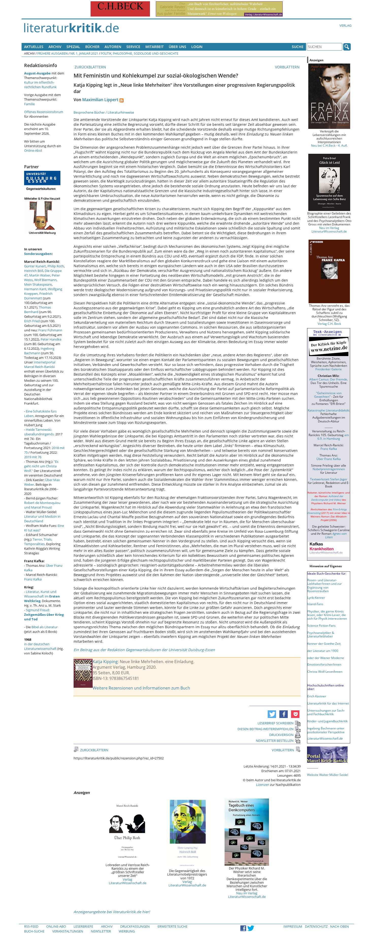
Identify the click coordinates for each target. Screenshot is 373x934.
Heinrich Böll (33, 270)
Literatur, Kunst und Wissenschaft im (42, 596)
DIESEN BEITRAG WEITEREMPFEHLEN (266, 729)
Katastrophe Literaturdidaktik (328, 410)
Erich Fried (32, 321)
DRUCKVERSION (281, 734)
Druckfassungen (135, 926)
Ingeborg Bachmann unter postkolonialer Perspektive (326, 730)
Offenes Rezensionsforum (43, 112)
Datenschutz (316, 926)
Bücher (92, 46)
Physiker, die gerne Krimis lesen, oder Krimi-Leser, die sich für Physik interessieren (327, 614)
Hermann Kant (35, 289)
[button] (272, 714)
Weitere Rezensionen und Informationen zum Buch (141, 688)
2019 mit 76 (32, 457)
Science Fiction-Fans (321, 625)
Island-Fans (315, 604)
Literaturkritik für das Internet (328, 703)
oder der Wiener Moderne (325, 658)
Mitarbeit (154, 46)
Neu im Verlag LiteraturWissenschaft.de (247, 895)
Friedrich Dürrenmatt (38, 295)
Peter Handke (51, 339)
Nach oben (339, 926)
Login (196, 46)
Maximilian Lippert (100, 99)
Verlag (345, 25)
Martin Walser (39, 275)
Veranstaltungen (67, 931)
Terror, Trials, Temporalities (38, 541)
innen (338, 671)
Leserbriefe (83, 926)
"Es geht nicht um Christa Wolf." (41, 466)
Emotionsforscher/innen (324, 664)
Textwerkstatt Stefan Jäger (328, 479)
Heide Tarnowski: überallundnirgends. (39, 431)
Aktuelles (33, 46)
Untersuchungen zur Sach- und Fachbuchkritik (326, 712)
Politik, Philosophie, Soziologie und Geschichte (139, 53)
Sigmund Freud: (44, 614)
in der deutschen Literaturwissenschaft (40, 646)
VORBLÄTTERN (288, 67)
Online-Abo (32, 150)
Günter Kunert (35, 266)
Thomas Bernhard (37, 309)
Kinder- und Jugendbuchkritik (327, 721)
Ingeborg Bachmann (39, 350)
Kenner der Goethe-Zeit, (324, 643)
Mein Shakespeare (38, 284)
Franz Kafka (33, 579)
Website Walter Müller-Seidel (327, 775)
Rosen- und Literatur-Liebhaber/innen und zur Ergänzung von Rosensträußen (324, 585)
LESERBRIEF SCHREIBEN (276, 723)
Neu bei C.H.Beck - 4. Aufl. (329, 145)
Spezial (73, 46)
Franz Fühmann (50, 330)
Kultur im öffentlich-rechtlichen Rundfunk (40, 84)
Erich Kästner (316, 696)
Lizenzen (262, 784)
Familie (29, 104)
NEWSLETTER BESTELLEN (275, 740)
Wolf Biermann (45, 280)
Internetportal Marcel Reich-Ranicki (39, 364)
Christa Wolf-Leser (320, 671)
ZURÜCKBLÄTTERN (90, 67)
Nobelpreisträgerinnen (329, 469)
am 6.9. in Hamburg (333, 436)
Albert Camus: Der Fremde (328, 379)
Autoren (113, 46)
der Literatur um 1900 (322, 651)
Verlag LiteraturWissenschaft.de (127, 881)
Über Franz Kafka (328, 459)
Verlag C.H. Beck (329, 323)
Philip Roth (55, 266)
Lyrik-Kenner (316, 597)
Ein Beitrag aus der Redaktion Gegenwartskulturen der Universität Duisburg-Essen (144, 649)
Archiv (54, 46)
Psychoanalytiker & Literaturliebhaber (320, 634)
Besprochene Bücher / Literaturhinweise (104, 112)
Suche (297, 46)
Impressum (292, 926)
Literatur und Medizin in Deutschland (42, 518)
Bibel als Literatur (44, 627)
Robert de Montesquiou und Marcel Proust (42, 505)
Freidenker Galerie (328, 369)
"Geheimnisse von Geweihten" (328, 395)
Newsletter (101, 931)
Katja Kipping (105, 661)
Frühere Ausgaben (52, 53)
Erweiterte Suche (173, 926)
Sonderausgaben (38, 253)
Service (133, 46)
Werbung (127, 931)
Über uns (177, 46)
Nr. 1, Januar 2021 (84, 53)
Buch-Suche (34, 931)
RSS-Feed (31, 926)
